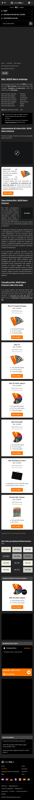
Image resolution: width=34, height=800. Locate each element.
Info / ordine (8, 193)
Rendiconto (18, 788)
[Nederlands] (2, 779)
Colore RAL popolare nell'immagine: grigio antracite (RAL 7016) (14, 745)
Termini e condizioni (7, 788)
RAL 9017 (17, 570)
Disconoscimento (22, 791)
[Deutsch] (11, 779)
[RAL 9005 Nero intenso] (17, 153)
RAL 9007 (28, 556)
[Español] (24, 779)
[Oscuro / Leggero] (16, 7)
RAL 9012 (28, 563)
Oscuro (12, 7)
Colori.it (9, 762)
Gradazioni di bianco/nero (16, 88)
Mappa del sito (13, 786)
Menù (5, 11)
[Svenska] (28, 779)
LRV (2, 110)
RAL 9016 (6, 570)
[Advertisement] (17, 44)
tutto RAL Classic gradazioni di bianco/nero (19, 541)
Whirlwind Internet (15, 797)
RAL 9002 (17, 549)
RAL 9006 (17, 556)
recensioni (15, 670)
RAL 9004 (6, 556)
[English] (7, 779)
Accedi (5, 73)
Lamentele (4, 791)
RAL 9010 (6, 563)
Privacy (12, 791)
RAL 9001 (6, 549)
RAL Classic (14, 14)
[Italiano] (30, 3)
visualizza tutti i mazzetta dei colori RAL (13, 533)
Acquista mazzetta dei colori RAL (15, 578)
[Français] (15, 779)
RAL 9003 (28, 549)
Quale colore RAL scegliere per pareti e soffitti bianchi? (16, 751)
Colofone (4, 786)
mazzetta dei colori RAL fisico (20, 296)
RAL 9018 (28, 570)
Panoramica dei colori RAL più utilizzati (14, 741)
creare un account (10, 122)
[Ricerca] (31, 23)
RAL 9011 (17, 563)
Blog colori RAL (8, 737)
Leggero (21, 7)
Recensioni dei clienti (10, 643)
